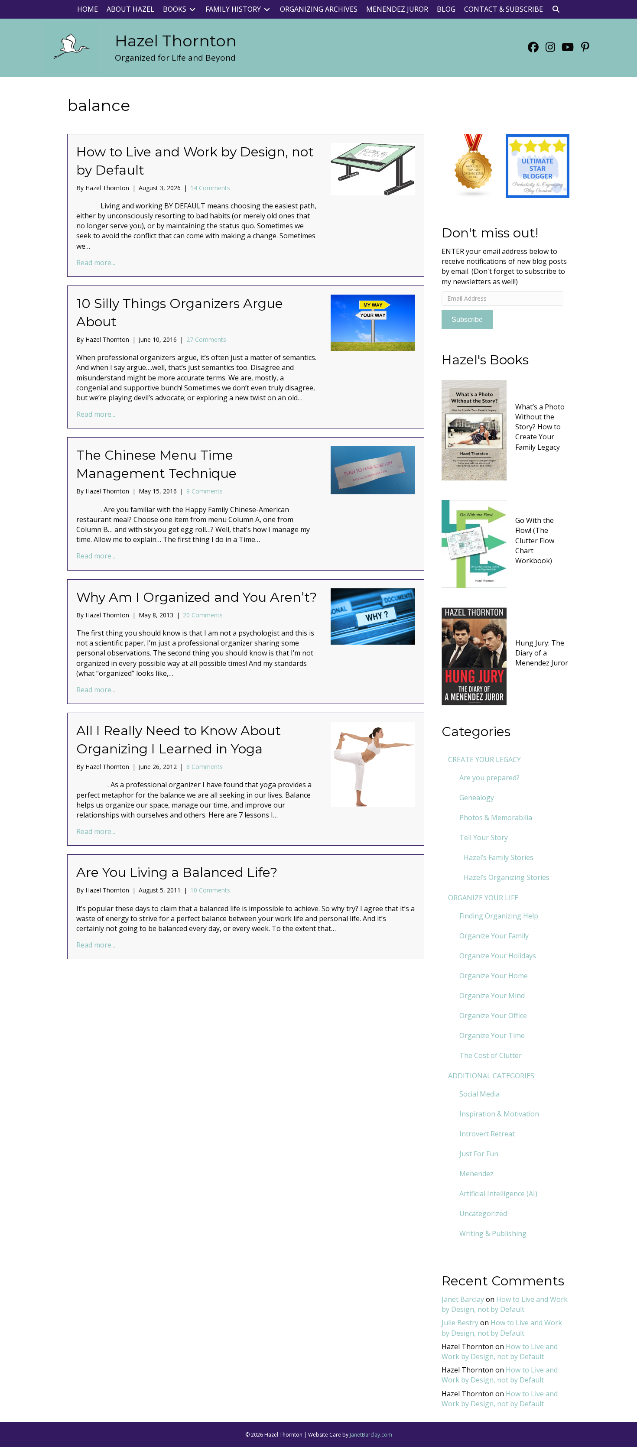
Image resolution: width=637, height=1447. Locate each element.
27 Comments (206, 339)
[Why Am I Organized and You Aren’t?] (373, 615)
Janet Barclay (463, 1299)
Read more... (95, 262)
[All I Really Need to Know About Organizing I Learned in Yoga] (373, 764)
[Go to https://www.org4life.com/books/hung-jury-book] (506, 655)
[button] (556, 9)
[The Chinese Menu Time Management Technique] (373, 469)
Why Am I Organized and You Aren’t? (196, 597)
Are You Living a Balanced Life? (176, 872)
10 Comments (210, 890)
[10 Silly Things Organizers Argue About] (373, 322)
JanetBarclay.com (371, 1434)
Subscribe (467, 319)
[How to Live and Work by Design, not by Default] (373, 168)
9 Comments (204, 491)
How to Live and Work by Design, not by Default (505, 1304)
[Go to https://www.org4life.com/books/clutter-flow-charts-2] (506, 543)
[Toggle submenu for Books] (192, 9)
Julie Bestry (460, 1322)
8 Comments (204, 766)
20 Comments (203, 615)
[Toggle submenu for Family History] (267, 9)
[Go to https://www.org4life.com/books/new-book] (506, 429)
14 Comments (210, 188)
